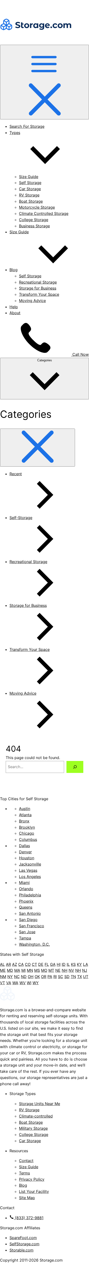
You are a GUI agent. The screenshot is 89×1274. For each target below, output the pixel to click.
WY (36, 982)
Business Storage (34, 226)
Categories (44, 360)
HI (59, 964)
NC (17, 976)
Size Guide (28, 176)
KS (73, 964)
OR (43, 976)
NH (64, 970)
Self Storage (30, 182)
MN (30, 970)
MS (37, 970)
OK (37, 976)
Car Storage (30, 188)
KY (79, 964)
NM (3, 976)
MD (10, 970)
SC (60, 976)
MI (23, 970)
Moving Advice (32, 300)
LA (85, 964)
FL (47, 964)
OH (30, 976)
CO (28, 964)
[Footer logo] (44, 999)
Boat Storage (31, 201)
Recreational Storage (38, 282)
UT (85, 976)
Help (13, 306)
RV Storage (29, 195)
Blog (13, 269)
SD (67, 976)
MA (17, 970)
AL (2, 964)
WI (29, 982)
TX (79, 976)
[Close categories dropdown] (37, 448)
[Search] (74, 767)
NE (58, 970)
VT (2, 982)
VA (8, 982)
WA (15, 982)
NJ (84, 970)
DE (40, 964)
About (14, 312)
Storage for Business (37, 288)
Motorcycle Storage (37, 207)
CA (21, 964)
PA (49, 976)
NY (10, 976)
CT (34, 964)
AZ (14, 964)
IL (68, 964)
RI (55, 976)
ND (24, 976)
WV (22, 982)
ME (3, 970)
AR (8, 964)
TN (73, 976)
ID (64, 964)
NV (71, 970)
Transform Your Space (39, 294)
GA (53, 964)
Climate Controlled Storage (43, 213)
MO (44, 970)
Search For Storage (26, 126)
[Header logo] (35, 41)
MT (51, 970)
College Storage (33, 219)
